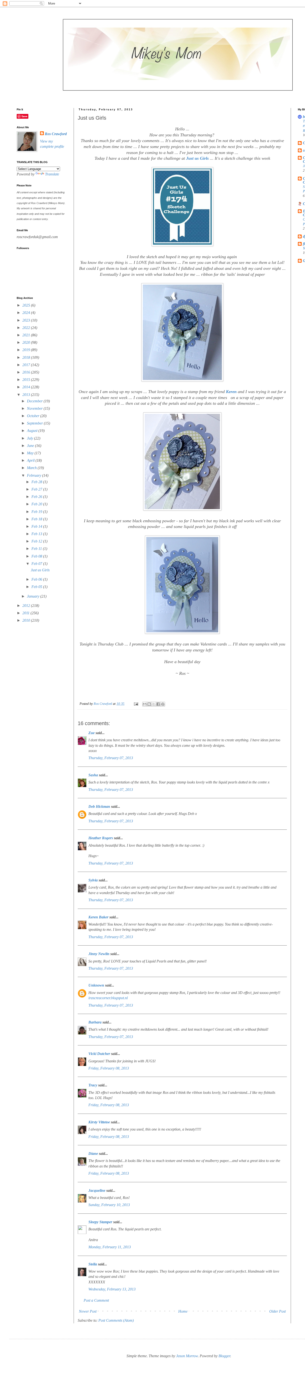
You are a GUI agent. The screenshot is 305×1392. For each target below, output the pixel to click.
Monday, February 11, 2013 (109, 1247)
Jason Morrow (187, 1356)
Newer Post (88, 1311)
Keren (232, 391)
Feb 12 (37, 541)
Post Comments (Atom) (116, 1320)
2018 (26, 357)
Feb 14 (37, 526)
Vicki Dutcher (99, 1054)
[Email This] (144, 704)
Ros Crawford (103, 704)
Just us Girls (198, 158)
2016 (26, 372)
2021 (26, 335)
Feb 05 (37, 587)
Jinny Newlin (98, 954)
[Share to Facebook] (158, 704)
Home (183, 1311)
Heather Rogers (100, 838)
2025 (26, 305)
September (35, 423)
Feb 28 (37, 482)
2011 (26, 613)
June (31, 446)
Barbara (95, 1022)
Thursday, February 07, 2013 (110, 758)
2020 (26, 342)
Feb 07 (37, 564)
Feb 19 (37, 512)
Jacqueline (96, 1190)
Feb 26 (37, 497)
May (31, 453)
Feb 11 (37, 549)
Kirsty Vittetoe (99, 1122)
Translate (52, 174)
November (35, 408)
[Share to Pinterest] (162, 704)
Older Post (277, 1311)
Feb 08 (37, 556)
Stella (92, 1264)
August (32, 431)
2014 (26, 387)
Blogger (224, 1356)
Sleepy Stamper (100, 1222)
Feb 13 (37, 534)
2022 (26, 328)
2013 (26, 395)
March (32, 468)
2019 (26, 350)
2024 (26, 313)
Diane (93, 1153)
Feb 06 (37, 579)
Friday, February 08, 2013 (108, 1068)
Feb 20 (37, 504)
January (33, 596)
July (30, 438)
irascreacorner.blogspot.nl (108, 998)
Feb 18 (37, 519)
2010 (26, 620)
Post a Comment (96, 1300)
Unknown (96, 985)
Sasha (93, 775)
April (31, 460)
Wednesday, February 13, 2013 (112, 1289)
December (35, 401)
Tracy (92, 1085)
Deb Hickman (99, 806)
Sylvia (93, 880)
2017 (26, 365)
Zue (91, 733)
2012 (26, 606)
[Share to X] (153, 704)
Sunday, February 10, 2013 (109, 1205)
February (34, 475)
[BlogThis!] (149, 704)
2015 (26, 380)
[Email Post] (135, 704)
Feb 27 (37, 489)
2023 (26, 320)
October (33, 416)
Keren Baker (98, 917)
